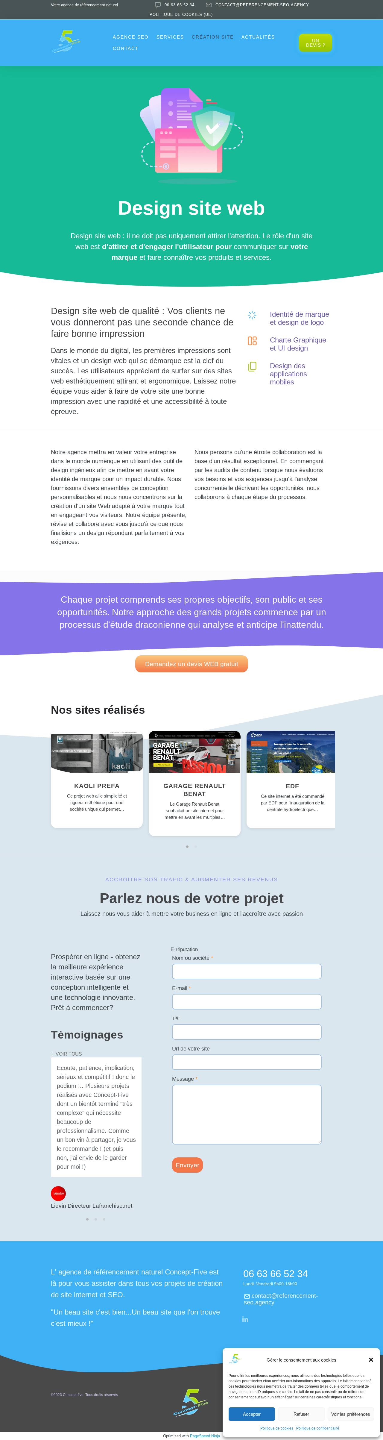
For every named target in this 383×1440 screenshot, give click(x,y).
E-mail (181, 988)
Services (170, 37)
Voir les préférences (350, 1414)
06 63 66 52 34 (179, 5)
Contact (126, 48)
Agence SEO (131, 37)
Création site (213, 37)
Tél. (176, 1018)
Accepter (252, 1414)
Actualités (258, 37)
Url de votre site (191, 1049)
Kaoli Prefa (97, 785)
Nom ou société (192, 958)
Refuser (301, 1414)
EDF (292, 786)
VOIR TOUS (69, 1054)
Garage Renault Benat (194, 789)
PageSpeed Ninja (205, 1436)
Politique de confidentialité (317, 1428)
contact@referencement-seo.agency (262, 5)
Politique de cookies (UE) (181, 14)
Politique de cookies (276, 1428)
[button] (371, 1360)
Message (184, 1079)
